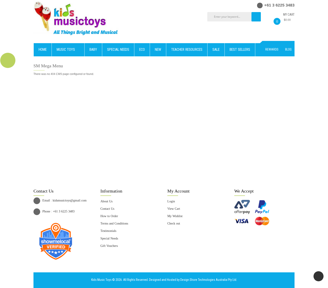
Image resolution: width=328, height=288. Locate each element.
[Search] (256, 16)
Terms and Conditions (114, 223)
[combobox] (235, 16)
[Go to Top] (318, 276)
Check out (173, 223)
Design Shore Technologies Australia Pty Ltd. (208, 280)
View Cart (173, 208)
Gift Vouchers (109, 246)
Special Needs (109, 238)
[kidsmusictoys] (76, 2)
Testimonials (108, 231)
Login (171, 201)
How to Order (109, 216)
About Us (106, 201)
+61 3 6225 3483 (64, 211)
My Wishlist (175, 216)
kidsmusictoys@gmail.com (70, 200)
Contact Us (107, 208)
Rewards (271, 49)
